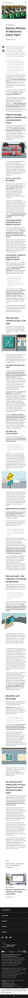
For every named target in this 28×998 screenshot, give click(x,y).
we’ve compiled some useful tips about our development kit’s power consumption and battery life (16, 842)
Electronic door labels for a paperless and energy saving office (16, 891)
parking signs (20, 863)
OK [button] (14, 996)
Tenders (4, 932)
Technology (10, 25)
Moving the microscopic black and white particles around (15, 378)
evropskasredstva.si (17, 986)
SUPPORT (4, 926)
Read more (9, 897)
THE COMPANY (6, 910)
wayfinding (9, 867)
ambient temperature (11, 586)
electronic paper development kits (14, 111)
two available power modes (18, 241)
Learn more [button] (8, 992)
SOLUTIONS (5, 915)
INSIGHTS (4, 921)
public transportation (13, 865)
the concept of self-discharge (13, 704)
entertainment (10, 863)
